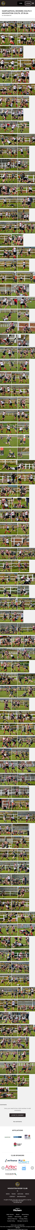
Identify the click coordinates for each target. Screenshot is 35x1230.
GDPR (25, 1216)
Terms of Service (12, 1219)
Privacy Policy (23, 1219)
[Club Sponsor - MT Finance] (11, 1161)
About (17, 1214)
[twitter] (17, 1191)
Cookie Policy (11, 1221)
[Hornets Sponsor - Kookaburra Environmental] (11, 1175)
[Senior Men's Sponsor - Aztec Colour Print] (11, 1168)
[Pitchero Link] (17, 1210)
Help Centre (10, 1214)
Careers (10, 1216)
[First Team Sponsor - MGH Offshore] (24, 1168)
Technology (18, 1216)
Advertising (25, 1214)
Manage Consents (22, 1221)
